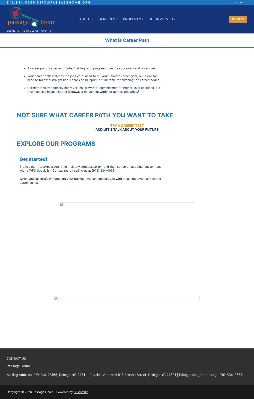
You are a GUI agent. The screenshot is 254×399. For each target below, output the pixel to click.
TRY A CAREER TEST (127, 126)
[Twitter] (241, 2)
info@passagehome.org (198, 375)
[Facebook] (236, 2)
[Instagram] (245, 2)
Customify (81, 392)
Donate (238, 19)
